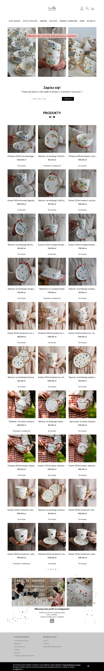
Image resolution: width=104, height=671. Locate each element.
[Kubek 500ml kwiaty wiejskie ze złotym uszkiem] (82, 448)
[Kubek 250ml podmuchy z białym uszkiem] (52, 360)
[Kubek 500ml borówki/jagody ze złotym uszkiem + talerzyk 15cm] (22, 183)
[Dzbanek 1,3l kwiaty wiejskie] (22, 404)
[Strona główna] (52, 9)
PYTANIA (46, 644)
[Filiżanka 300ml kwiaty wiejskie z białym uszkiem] (22, 448)
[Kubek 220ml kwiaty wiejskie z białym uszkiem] (52, 448)
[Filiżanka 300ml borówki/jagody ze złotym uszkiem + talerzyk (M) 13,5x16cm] (22, 139)
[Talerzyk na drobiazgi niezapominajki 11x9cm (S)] (82, 271)
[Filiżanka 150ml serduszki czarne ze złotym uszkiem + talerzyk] (52, 537)
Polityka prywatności (21, 641)
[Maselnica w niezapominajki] (52, 271)
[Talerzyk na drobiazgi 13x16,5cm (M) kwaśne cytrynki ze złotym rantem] (52, 183)
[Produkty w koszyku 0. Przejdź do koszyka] (92, 10)
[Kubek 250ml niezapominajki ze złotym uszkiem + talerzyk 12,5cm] (82, 227)
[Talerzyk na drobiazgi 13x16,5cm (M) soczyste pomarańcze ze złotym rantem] (52, 139)
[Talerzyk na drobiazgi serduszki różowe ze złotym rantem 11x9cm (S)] (52, 493)
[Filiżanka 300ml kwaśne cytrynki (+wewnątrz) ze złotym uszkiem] (82, 139)
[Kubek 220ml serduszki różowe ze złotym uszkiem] (22, 493)
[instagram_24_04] (52, 599)
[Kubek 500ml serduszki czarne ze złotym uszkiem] (22, 537)
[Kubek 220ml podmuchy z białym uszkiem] (82, 316)
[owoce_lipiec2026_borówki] (52, 52)
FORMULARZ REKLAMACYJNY (24, 656)
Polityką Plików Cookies (72, 665)
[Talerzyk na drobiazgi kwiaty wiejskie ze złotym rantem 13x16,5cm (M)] (52, 404)
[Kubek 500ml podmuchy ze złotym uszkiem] (22, 316)
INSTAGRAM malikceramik (52, 647)
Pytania (16, 650)
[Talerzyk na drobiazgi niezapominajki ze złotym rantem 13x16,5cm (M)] (22, 271)
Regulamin (17, 644)
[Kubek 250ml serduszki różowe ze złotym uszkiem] (82, 493)
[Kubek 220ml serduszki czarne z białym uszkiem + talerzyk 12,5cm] (82, 537)
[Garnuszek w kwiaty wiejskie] (82, 404)
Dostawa (17, 653)
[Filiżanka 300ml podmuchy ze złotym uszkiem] (52, 316)
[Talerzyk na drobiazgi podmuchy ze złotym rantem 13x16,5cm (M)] (82, 360)
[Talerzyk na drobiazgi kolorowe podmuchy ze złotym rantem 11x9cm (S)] (22, 360)
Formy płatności (19, 647)
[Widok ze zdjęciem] (50, 117)
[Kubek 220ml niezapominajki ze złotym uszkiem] (52, 227)
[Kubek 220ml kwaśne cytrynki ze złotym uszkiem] (82, 183)
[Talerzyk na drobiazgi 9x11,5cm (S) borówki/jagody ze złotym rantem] (22, 227)
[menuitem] (14, 21)
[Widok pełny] (54, 117)
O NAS (45, 641)
